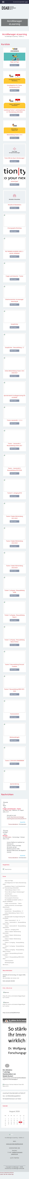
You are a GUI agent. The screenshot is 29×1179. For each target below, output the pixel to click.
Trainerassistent (14, 714)
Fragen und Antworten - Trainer (14, 276)
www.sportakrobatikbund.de (14, 1144)
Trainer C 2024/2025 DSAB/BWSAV (14, 760)
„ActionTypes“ (14, 181)
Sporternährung (14, 784)
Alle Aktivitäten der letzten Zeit (11, 978)
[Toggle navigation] (27, 7)
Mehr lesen (14, 65)
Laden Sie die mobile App (7, 1174)
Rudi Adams (8, 837)
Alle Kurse (5, 964)
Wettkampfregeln (14, 737)
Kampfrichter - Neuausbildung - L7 (14, 347)
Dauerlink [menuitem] (22, 822)
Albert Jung (8, 810)
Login (26, 1)
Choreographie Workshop (15, 228)
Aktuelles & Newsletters (14, 205)
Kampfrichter (14, 324)
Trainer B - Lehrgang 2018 (14, 493)
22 (20, 1122)
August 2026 (14, 1111)
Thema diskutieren (13, 824)
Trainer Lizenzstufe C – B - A (14, 420)
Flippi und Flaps (14, 62)
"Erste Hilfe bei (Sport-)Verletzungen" (14, 158)
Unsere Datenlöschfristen (7, 1172)
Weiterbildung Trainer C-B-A (14, 135)
